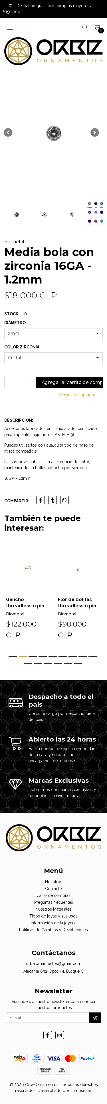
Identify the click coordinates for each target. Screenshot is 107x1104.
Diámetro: (15, 322)
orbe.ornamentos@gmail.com (53, 963)
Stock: (11, 314)
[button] (8, 132)
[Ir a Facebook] (48, 1035)
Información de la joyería (53, 923)
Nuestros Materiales (53, 909)
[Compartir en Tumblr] (52, 500)
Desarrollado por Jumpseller (64, 1090)
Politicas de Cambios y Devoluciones (53, 929)
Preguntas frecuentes (53, 902)
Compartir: (16, 501)
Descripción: (18, 420)
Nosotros (53, 881)
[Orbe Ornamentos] (53, 51)
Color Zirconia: (22, 347)
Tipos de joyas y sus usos (53, 916)
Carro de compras (53, 895)
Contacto (53, 888)
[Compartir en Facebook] (41, 500)
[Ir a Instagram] (60, 1035)
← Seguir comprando (76, 394)
